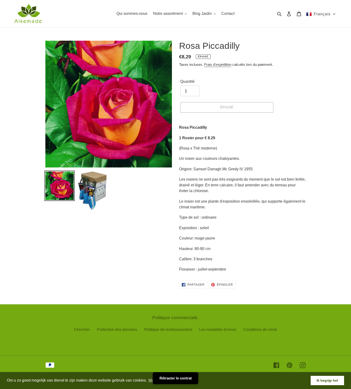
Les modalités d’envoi (217, 330)
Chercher (82, 330)
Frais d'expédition (217, 64)
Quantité (187, 81)
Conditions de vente (260, 330)
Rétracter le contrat (176, 378)
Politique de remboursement (168, 330)
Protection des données (117, 330)
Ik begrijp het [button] (327, 380)
